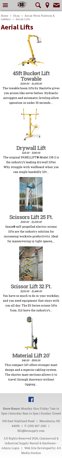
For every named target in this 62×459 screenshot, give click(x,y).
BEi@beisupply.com (31, 430)
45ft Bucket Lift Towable (31, 75)
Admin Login (10, 448)
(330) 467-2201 (37, 426)
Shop (16, 15)
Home (4, 15)
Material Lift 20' (31, 355)
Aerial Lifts (23, 19)
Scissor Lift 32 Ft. (31, 286)
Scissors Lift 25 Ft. (31, 217)
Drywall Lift (31, 147)
